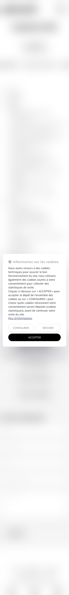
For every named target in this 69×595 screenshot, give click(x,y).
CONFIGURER (21, 328)
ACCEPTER (34, 337)
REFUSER (48, 328)
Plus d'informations (20, 318)
